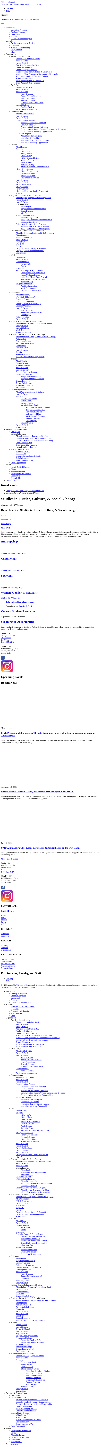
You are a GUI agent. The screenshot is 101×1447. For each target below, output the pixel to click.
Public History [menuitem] (26, 162)
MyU (8, 11)
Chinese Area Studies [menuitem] (29, 399)
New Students (6, 961)
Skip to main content (9, 2)
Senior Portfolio (27, 1174)
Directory (4, 945)
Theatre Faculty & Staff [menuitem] (25, 385)
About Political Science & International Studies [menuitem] (34, 323)
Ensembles (20, 1232)
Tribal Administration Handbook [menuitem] (28, 83)
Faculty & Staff (7, 968)
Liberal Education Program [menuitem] (21, 39)
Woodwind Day (27, 1245)
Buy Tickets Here (22, 1333)
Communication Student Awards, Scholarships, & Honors (43, 1093)
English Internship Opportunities (33, 1172)
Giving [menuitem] (13, 469)
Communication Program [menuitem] (25, 120)
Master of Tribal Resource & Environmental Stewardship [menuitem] (38, 74)
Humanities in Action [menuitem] (24, 443)
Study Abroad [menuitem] (16, 50)
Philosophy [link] (15, 293)
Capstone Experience (29, 1186)
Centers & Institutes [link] (18, 434)
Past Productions (22, 1351)
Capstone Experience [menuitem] (29, 222)
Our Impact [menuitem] (15, 432)
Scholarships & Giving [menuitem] (25, 332)
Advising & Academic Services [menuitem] (23, 43)
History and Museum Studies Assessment (32, 1155)
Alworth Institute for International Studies (32, 1400)
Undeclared (15, 998)
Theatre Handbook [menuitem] (23, 381)
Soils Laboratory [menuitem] (22, 458)
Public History (26, 1126)
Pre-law (14, 1000)
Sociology (7, 575)
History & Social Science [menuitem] (30, 158)
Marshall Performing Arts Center (28, 1420)
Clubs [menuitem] (13, 52)
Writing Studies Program (25, 1179)
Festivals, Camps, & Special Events (29, 1234)
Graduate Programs (18, 996)
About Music (21, 1221)
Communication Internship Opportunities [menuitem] (36, 131)
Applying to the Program (35, 1373)
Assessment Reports (23, 1305)
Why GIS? (20, 1208)
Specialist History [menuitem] (27, 164)
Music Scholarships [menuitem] (28, 288)
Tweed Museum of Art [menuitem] (24, 460)
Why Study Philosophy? (25, 1261)
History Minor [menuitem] (26, 153)
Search (4, 15)
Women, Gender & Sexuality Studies (30, 1320)
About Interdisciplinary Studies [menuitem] (38, 407)
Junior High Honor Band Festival (34, 1241)
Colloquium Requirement (25, 1265)
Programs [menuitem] (19, 149)
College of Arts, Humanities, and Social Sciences (20, 19)
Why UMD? (6, 519)
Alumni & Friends (8, 966)
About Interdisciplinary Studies (38, 1371)
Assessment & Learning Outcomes (34, 1091)
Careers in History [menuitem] (28, 173)
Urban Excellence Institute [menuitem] (26, 447)
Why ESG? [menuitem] (20, 242)
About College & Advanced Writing (35, 1190)
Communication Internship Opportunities (36, 1095)
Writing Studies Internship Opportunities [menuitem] (36, 220)
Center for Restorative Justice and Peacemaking (34, 1404)
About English (26, 1170)
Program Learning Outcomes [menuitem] (27, 372)
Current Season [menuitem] (22, 363)
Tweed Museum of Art (24, 1424)
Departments (6, 950)
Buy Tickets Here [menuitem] (22, 370)
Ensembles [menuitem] (20, 268)
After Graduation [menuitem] (22, 235)
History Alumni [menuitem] (22, 187)
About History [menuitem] (21, 147)
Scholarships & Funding (20, 1011)
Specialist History (27, 1128)
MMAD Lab (21, 1417)
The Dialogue (26, 1278)
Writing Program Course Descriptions (35, 1192)
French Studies (26, 1364)
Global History (26, 1119)
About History (21, 1110)
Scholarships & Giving (25, 1296)
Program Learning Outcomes (27, 1336)
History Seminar (22, 1152)
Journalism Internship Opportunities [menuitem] (34, 142)
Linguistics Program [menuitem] (23, 213)
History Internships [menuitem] (28, 176)
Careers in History (28, 1137)
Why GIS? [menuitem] (20, 244)
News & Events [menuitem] (22, 61)
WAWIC (19, 1157)
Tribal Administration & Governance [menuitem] (30, 81)
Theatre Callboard (23, 1329)
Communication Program (25, 1084)
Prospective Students (24, 1247)
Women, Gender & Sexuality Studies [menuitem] (30, 357)
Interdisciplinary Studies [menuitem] (30, 405)
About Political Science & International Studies (34, 1287)
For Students (26, 1227)
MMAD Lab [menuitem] (21, 454)
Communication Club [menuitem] (29, 125)
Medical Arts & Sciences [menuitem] (35, 416)
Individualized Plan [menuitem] (33, 414)
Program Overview (33, 1382)
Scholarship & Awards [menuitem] (24, 78)
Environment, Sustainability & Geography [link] (27, 231)
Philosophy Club (22, 1280)
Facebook (5, 936)
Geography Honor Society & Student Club (32, 1212)
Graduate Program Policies (26, 1033)
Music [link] (13, 255)
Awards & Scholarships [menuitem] (25, 343)
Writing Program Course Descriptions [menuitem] (35, 229)
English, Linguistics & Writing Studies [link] (26, 195)
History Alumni (22, 1150)
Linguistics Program (23, 1177)
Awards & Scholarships (25, 1307)
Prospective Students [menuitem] (24, 284)
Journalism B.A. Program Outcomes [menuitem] (35, 140)
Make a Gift (5, 528)
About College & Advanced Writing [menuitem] (35, 226)
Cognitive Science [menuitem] (23, 299)
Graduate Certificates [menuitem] (24, 67)
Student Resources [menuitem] (23, 354)
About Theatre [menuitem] (21, 361)
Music (3, 918)
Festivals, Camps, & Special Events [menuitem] (29, 270)
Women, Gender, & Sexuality (19, 592)
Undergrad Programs (19, 993)
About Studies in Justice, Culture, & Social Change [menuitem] (36, 337)
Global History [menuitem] (26, 156)
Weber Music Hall (23, 1415)
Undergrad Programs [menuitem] (19, 30)
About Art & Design (24, 1051)
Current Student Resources (18, 611)
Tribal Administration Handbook (28, 1046)
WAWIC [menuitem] (19, 193)
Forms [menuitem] (18, 246)
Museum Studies (27, 1124)
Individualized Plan (33, 1378)
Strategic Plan (16, 1442)
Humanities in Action (24, 1406)
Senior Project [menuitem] (31, 421)
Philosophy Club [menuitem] (22, 317)
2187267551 (6, 638)
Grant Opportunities (18, 1426)
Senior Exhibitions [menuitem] (28, 100)
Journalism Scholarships (30, 1102)
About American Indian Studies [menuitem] (28, 59)
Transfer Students (8, 964)
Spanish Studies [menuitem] (27, 423)
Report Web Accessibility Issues (24, 987)
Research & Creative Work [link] (16, 429)
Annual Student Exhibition (31, 1060)
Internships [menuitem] (15, 45)
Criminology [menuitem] (21, 346)
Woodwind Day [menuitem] (27, 281)
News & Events (22, 1024)
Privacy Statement (7, 987)
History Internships (28, 1139)
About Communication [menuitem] (25, 114)
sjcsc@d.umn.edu (8, 635)
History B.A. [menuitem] (26, 151)
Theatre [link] (14, 359)
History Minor (26, 1117)
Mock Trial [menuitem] (20, 330)
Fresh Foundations (28, 1062)
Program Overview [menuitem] (33, 418)
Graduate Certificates (24, 1031)
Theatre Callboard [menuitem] (23, 365)
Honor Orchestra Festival (30, 1239)
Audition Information (29, 1250)
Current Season (22, 1327)
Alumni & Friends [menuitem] (18, 471)
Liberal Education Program (21, 1002)
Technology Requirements (31, 1254)
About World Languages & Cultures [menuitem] (30, 392)
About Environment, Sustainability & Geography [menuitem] (35, 233)
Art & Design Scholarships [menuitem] (26, 109)
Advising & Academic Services (23, 1007)
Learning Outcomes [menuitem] (23, 306)
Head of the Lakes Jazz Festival (33, 1236)
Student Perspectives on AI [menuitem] (31, 312)
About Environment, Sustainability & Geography (35, 1197)
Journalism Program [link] (23, 134)
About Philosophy (23, 1258)
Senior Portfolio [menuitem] (27, 211)
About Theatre (21, 1325)
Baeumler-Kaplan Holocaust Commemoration (33, 1402)
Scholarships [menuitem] (21, 253)
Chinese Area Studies (29, 1362)
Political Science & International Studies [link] (26, 321)
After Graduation (22, 1199)
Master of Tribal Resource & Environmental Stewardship (38, 1038)
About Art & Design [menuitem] (24, 87)
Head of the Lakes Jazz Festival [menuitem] (33, 273)
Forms (18, 1210)
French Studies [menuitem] (26, 401)
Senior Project (31, 1384)
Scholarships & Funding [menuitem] (20, 47)
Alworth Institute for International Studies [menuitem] (32, 436)
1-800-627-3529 (7, 642)
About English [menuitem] (26, 206)
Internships (15, 1009)
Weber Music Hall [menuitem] (23, 451)
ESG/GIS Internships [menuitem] (24, 237)
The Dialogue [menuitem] (26, 315)
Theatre (4, 920)
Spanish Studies (27, 1386)
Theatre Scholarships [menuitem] (24, 383)
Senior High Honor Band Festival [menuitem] (34, 279)
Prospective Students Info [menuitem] (31, 376)
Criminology (9, 558)
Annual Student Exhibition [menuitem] (31, 96)
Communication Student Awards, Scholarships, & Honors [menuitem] (43, 129)
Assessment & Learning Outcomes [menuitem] (34, 127)
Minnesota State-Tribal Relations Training (32, 1040)
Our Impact (15, 1395)
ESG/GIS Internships (24, 1201)
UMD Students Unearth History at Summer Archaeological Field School (37, 791)
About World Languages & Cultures (30, 1356)
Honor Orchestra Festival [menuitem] (30, 275)
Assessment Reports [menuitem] (23, 341)
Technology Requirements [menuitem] (31, 290)
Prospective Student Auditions (32, 1342)
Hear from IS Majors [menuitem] (34, 412)
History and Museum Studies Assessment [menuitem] (32, 191)
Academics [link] (10, 28)
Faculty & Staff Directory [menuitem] (21, 467)
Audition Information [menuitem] (29, 286)
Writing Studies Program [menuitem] (25, 215)
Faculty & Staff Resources (21, 1437)
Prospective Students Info (31, 1340)
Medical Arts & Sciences (35, 1380)
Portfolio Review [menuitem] (27, 107)
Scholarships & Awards (30, 1141)
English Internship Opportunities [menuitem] (33, 209)
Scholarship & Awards (24, 1042)
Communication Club (29, 1088)
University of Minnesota (24, 985)
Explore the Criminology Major (13, 570)
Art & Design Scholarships (26, 1073)
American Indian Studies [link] (20, 56)
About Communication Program (33, 1086)
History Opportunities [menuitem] (24, 169)
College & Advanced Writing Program (31, 1188)
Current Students (7, 959)
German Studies (27, 1367)
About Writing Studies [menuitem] (29, 217)
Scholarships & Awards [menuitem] (30, 178)
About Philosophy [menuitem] (23, 295)
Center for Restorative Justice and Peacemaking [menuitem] (34, 440)
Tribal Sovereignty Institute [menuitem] (26, 445)
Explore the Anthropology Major (13, 553)
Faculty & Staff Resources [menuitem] (21, 474)
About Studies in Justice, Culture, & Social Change (36, 1300)
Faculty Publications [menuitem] (24, 184)
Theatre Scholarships (24, 1347)
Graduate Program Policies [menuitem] (26, 70)
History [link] (14, 145)
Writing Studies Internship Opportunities (36, 1183)
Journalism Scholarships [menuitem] (30, 138)
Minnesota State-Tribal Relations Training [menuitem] (32, 76)
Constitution (15, 1439)
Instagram (5, 934)
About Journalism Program (31, 1099)
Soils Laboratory (22, 1422)
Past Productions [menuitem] (22, 387)
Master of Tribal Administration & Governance (34, 1035)
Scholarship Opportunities (17, 621)
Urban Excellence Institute (26, 1411)
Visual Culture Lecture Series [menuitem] (32, 103)
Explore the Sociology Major (12, 587)
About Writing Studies (29, 1181)
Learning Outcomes (23, 1269)
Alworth (4, 915)
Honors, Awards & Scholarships (28, 1267)
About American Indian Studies (28, 1022)
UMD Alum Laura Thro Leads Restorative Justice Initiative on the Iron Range (40, 848)
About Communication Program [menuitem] (33, 123)
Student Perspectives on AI (31, 1276)
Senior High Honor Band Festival (34, 1243)
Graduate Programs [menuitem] (18, 32)
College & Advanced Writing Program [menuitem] (31, 224)
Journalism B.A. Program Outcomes (35, 1104)
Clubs (13, 1016)
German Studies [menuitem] (27, 403)
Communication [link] (17, 112)
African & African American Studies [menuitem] (35, 167)
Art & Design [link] (16, 85)
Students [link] (9, 41)
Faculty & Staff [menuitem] (22, 63)
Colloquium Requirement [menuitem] (25, 301)
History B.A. (26, 1115)
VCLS (3, 924)
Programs (4, 948)
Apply (3, 515)
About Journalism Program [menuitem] (31, 136)
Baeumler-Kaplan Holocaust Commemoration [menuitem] (33, 438)
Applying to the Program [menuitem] (35, 410)
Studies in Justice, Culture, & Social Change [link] (28, 334)
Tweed (3, 922)
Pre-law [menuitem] (14, 36)
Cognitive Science (23, 1263)
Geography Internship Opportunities (30, 1214)
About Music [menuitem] (21, 257)
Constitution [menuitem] (15, 476)
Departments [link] (11, 54)
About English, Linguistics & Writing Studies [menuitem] (33, 198)
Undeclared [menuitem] (15, 34)
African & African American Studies (35, 1130)
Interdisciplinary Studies (30, 1369)
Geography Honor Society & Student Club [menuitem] (32, 248)
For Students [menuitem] (26, 264)
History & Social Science (30, 1122)
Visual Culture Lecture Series (32, 1066)
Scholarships (6, 524)
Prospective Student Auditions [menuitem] (32, 379)
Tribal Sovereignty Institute (26, 1409)
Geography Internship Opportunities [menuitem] (30, 251)
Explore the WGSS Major (11, 598)
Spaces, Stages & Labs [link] (20, 449)
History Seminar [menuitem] (22, 189)
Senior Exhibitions (28, 1064)
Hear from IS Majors (34, 1375)
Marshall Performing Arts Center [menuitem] (28, 456)
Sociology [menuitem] (20, 352)
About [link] (8, 465)
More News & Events (9, 859)
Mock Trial (20, 1294)
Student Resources (23, 1318)
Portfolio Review (27, 1071)
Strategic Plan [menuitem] (16, 478)
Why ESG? (20, 1205)
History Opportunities (24, 1133)
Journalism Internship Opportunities (34, 1106)
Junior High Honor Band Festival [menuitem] (34, 277)
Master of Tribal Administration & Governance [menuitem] (34, 72)
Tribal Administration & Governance (30, 1044)
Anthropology (9, 541)
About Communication (25, 1077)
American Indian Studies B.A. (27, 1029)
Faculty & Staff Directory (21, 1431)
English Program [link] (22, 204)
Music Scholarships (28, 1252)
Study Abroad (16, 1013)
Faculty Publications (24, 1148)
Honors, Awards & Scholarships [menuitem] (28, 304)
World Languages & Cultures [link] (22, 390)
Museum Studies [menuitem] (27, 160)
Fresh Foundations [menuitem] (28, 98)
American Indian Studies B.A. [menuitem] (27, 65)
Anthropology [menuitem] (21, 339)
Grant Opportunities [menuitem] (18, 463)
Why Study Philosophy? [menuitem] (25, 297)
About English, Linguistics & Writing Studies (33, 1161)
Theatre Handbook (23, 1344)
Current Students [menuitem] (22, 105)
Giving (13, 1433)
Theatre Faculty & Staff (25, 1349)
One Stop (9, 8)
